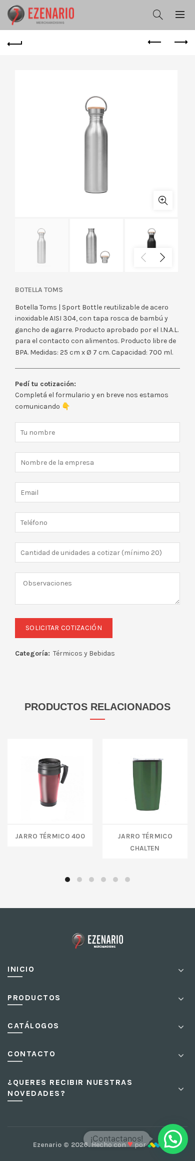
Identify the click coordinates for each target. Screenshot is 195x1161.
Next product (180, 43)
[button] (173, 1139)
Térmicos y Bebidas (84, 653)
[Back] (15, 43)
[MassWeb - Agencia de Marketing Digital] (155, 1144)
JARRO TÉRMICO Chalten (145, 841)
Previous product (155, 43)
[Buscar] (158, 14)
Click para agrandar (163, 200)
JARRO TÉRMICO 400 (50, 835)
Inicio (21, 969)
